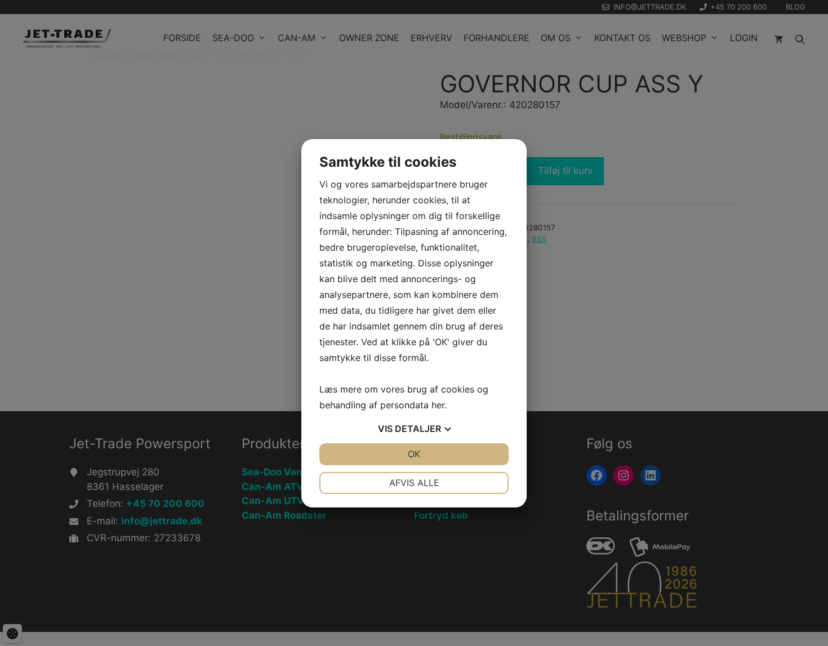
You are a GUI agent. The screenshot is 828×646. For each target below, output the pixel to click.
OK (414, 454)
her (437, 405)
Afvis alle (414, 482)
